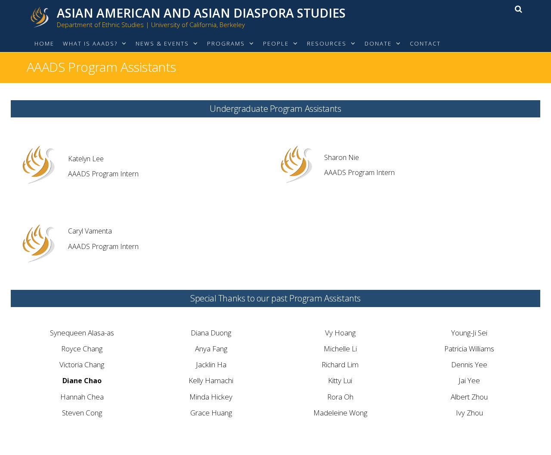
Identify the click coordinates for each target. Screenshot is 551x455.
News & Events (162, 43)
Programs (226, 43)
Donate (378, 43)
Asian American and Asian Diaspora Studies (201, 13)
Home (44, 43)
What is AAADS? (90, 43)
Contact (425, 43)
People (276, 43)
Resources (327, 43)
